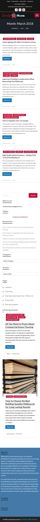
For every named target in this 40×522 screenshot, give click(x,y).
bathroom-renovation (10, 73)
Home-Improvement (9, 38)
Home (8, 1)
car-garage (7, 115)
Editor (13, 64)
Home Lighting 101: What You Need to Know (19, 42)
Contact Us (30, 1)
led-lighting (21, 38)
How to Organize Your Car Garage (15, 121)
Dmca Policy (23, 1)
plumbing (14, 75)
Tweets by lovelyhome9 (20, 217)
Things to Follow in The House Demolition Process (19, 238)
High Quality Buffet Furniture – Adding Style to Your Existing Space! (19, 156)
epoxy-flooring (11, 317)
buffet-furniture (9, 151)
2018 (22, 28)
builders (9, 396)
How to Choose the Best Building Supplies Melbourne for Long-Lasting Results (20, 404)
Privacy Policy (15, 1)
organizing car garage (11, 117)
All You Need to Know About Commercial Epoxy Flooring (20, 325)
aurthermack (11, 434)
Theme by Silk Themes (29, 519)
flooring (21, 317)
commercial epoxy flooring (15, 314)
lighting (30, 38)
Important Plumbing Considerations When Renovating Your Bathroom (18, 80)
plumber (6, 75)
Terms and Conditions (20, 4)
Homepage (14, 28)
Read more (7, 58)
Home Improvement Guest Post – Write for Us (20, 6)
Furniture (19, 151)
